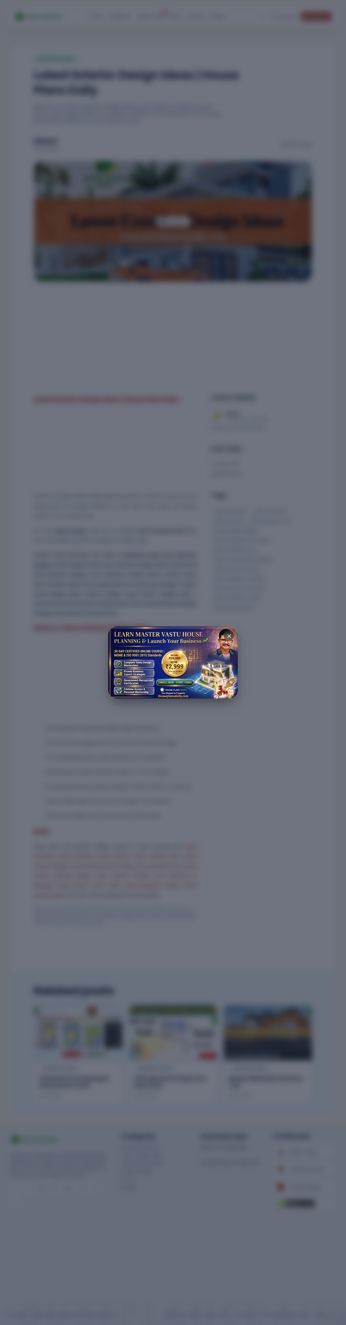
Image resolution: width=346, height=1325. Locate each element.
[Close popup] (229, 636)
